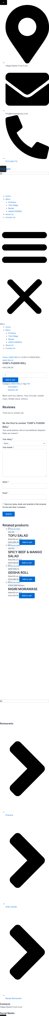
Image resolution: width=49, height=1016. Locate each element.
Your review (8, 447)
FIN (28, 384)
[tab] (27, 386)
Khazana (12, 202)
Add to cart (10, 380)
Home (8, 196)
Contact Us (10, 217)
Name (6, 482)
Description (13, 387)
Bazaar (11, 208)
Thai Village (13, 205)
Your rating (8, 439)
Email (5, 493)
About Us (10, 214)
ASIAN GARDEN (15, 211)
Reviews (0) (13, 390)
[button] (24, 273)
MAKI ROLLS (14, 357)
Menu (8, 199)
